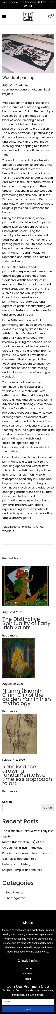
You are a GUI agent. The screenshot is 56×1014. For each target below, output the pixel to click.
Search (7, 802)
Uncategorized (15, 898)
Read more (9, 635)
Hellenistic (17, 527)
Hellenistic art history (16, 864)
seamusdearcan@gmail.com (22, 89)
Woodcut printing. (18, 77)
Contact (28, 973)
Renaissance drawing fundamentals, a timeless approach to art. (27, 775)
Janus (39, 527)
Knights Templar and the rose (22, 870)
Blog (28, 978)
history (29, 527)
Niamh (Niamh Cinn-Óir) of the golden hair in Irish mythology (26, 697)
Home (28, 968)
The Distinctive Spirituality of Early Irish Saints (26, 623)
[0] (49, 16)
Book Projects (14, 892)
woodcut (8, 531)
